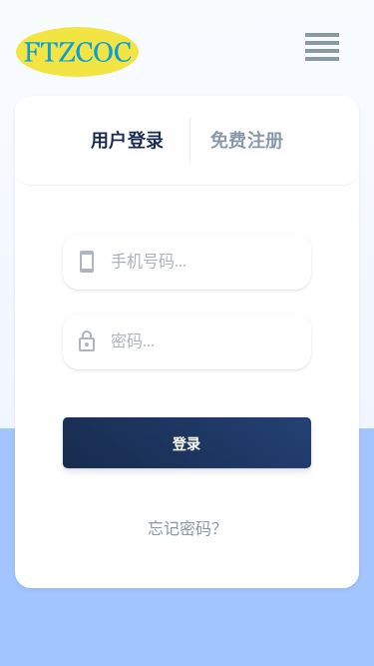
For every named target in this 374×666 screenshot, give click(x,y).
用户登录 (128, 140)
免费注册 (247, 140)
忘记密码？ (187, 528)
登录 (187, 442)
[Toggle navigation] (321, 47)
